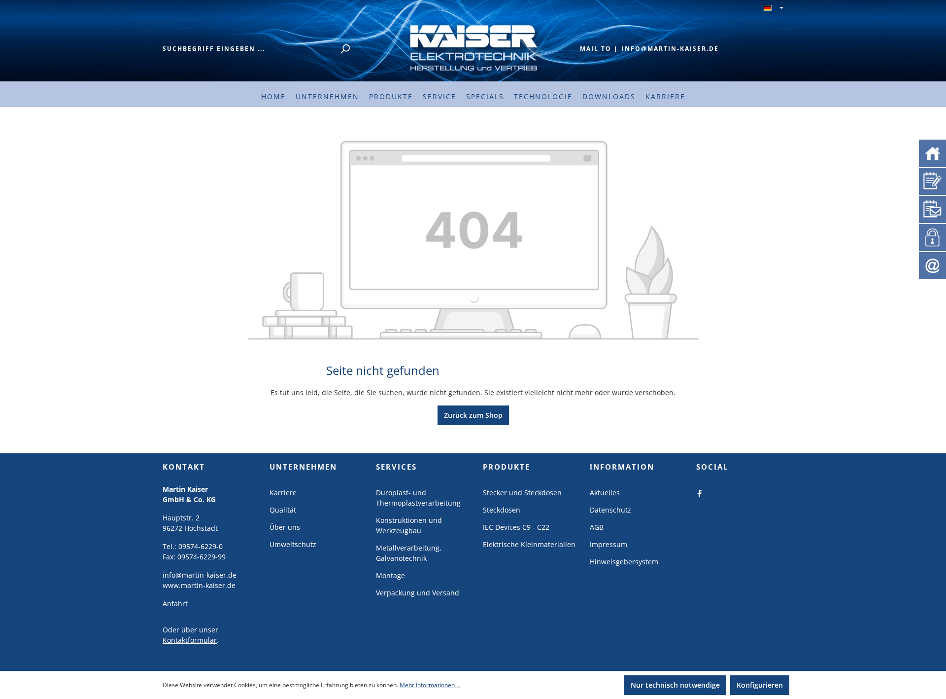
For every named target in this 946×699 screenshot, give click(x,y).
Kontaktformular (190, 640)
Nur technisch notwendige (675, 685)
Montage (390, 575)
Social (712, 467)
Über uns (285, 527)
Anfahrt (175, 603)
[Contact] (932, 265)
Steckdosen (501, 510)
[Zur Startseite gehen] (473, 47)
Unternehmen (303, 467)
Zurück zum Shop (473, 415)
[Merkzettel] (932, 180)
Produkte (506, 467)
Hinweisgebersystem (624, 561)
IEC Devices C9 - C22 (516, 527)
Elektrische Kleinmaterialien (529, 544)
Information (622, 467)
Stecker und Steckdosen (522, 492)
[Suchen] (345, 48)
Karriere (283, 492)
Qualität (283, 510)
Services (396, 467)
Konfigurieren (760, 685)
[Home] (932, 152)
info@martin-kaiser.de (670, 48)
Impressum (608, 544)
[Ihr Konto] (931, 236)
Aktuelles (605, 492)
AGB (597, 527)
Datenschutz (610, 510)
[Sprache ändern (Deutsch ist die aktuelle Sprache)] (773, 8)
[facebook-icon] (699, 492)
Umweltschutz (293, 544)
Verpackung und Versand (417, 592)
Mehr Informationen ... (430, 685)
